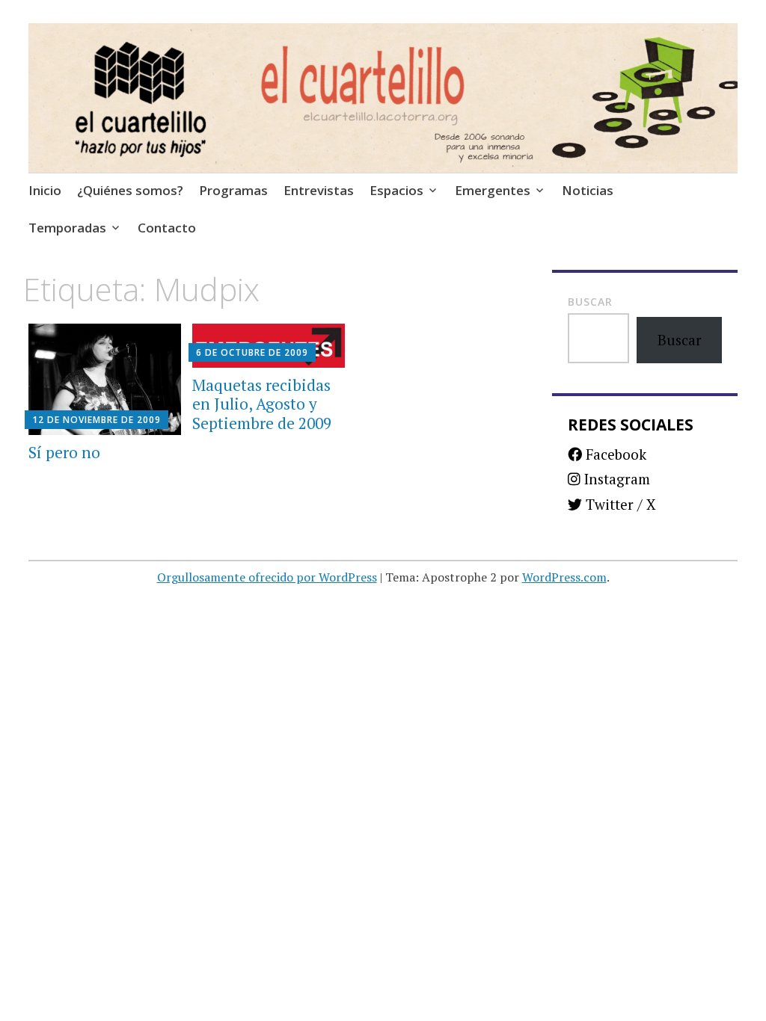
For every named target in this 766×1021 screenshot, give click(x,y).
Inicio (44, 190)
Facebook (614, 454)
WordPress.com (564, 577)
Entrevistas (319, 190)
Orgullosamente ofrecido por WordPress (267, 577)
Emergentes (492, 190)
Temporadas (67, 227)
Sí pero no (64, 452)
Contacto (167, 227)
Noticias (587, 190)
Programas (233, 190)
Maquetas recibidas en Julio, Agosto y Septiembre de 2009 (261, 403)
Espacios (396, 190)
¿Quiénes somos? (130, 190)
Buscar (590, 301)
